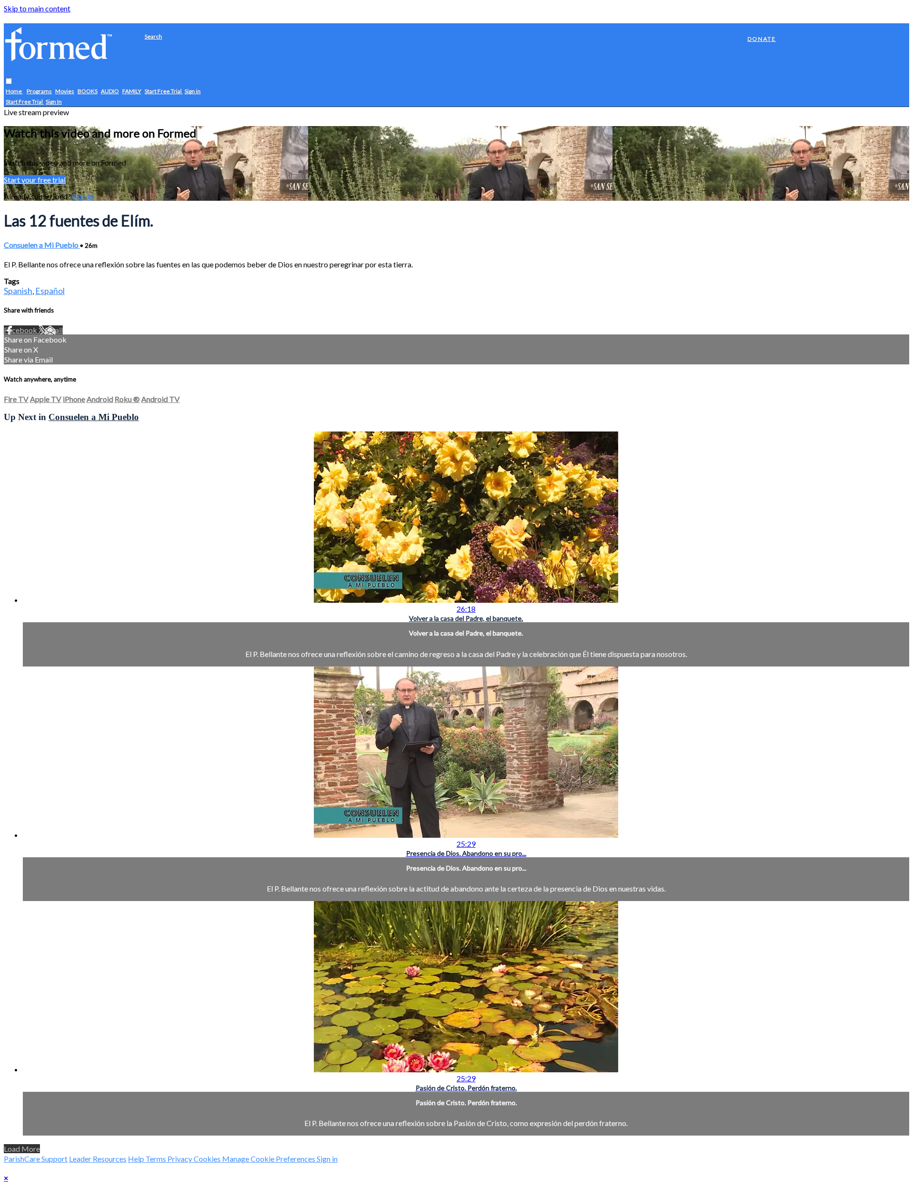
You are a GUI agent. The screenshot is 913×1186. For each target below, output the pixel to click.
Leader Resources (97, 1158)
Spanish (18, 290)
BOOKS (87, 91)
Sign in (193, 91)
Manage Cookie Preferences (269, 1158)
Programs (39, 91)
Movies (64, 91)
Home (14, 91)
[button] (9, 81)
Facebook (21, 329)
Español (50, 290)
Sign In (54, 102)
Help (137, 1158)
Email (54, 329)
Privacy (180, 1158)
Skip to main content (37, 8)
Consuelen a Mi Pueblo (42, 244)
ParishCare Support (36, 1158)
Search (153, 36)
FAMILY (131, 91)
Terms (156, 1158)
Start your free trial (35, 179)
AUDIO (110, 91)
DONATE (762, 38)
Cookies (208, 1158)
